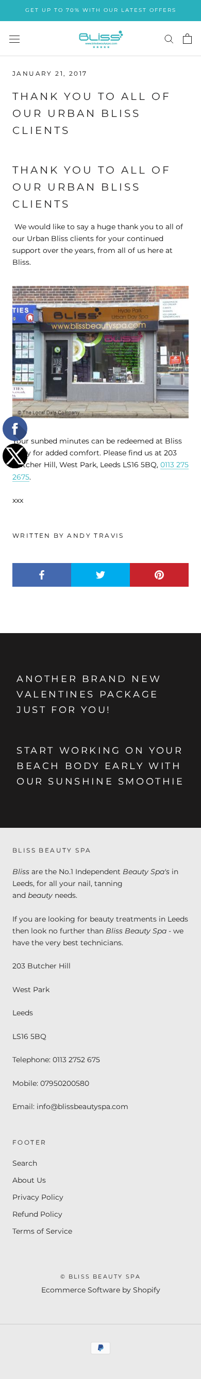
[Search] (169, 38)
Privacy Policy (37, 1197)
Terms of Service (42, 1231)
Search (24, 1163)
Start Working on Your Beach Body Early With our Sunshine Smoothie (100, 766)
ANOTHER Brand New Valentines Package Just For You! (88, 694)
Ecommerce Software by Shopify (100, 1290)
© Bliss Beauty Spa (100, 1276)
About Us (29, 1180)
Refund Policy (37, 1214)
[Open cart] (187, 38)
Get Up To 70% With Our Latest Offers (100, 10)
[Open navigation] (14, 38)
